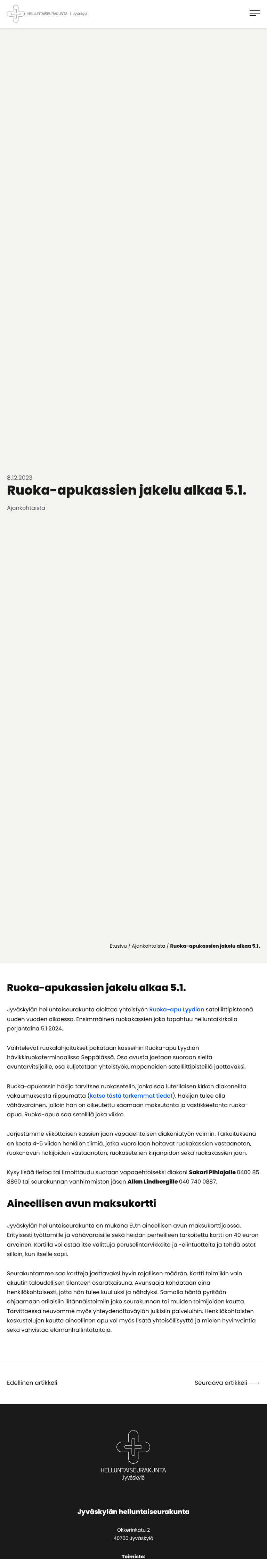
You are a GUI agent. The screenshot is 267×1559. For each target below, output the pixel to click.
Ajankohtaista (148, 945)
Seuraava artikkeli (221, 1383)
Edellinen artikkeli (32, 1383)
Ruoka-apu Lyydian (176, 1009)
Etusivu (118, 945)
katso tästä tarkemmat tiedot (131, 1096)
